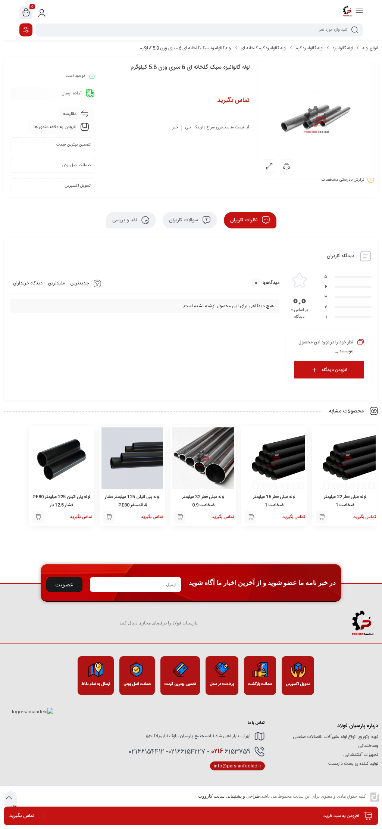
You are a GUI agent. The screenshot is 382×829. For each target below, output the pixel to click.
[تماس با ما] (109, 517)
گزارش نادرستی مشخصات (343, 179)
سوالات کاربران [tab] (184, 220)
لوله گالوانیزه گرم (309, 48)
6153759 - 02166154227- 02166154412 (189, 751)
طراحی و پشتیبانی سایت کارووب (229, 796)
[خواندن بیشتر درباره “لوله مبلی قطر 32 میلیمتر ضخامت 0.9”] (179, 517)
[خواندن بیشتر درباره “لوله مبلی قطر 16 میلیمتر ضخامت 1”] (250, 517)
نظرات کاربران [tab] (244, 220)
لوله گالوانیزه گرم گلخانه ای (263, 48)
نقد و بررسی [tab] (125, 220)
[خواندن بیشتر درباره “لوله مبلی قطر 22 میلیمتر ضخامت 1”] (321, 517)
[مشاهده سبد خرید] (26, 13)
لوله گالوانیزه (342, 48)
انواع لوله (370, 48)
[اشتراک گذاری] (286, 166)
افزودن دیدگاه (334, 370)
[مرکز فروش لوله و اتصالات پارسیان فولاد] (347, 12)
